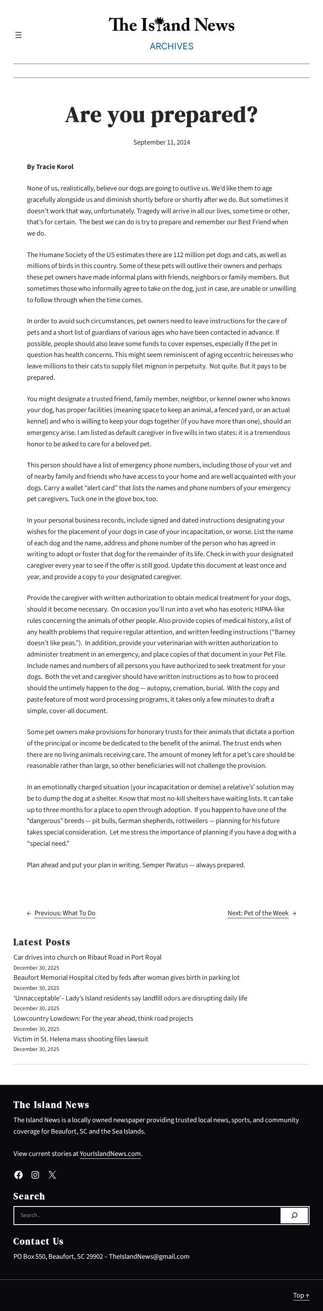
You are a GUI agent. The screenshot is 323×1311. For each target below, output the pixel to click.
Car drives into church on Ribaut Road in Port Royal (87, 957)
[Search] (294, 1216)
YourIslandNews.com (110, 1154)
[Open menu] (18, 35)
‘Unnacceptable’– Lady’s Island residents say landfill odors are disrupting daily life (130, 998)
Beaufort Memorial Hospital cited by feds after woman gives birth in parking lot (126, 978)
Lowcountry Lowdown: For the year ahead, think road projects (103, 1018)
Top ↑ (301, 1295)
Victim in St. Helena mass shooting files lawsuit (80, 1039)
